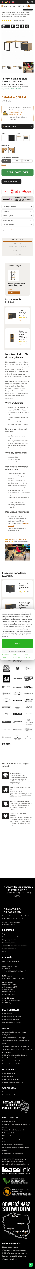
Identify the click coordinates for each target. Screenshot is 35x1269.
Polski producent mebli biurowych (13, 1064)
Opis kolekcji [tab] (17, 250)
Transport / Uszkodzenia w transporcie (15, 946)
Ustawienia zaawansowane (17, 651)
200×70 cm (27, 161)
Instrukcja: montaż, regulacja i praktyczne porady (16, 1125)
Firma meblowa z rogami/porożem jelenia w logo (17, 1140)
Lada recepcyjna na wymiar (11, 1022)
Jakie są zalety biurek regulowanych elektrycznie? (14, 1033)
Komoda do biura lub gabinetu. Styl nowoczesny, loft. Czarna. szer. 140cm (24, 605)
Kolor (3, 133)
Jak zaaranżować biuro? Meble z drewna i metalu (16, 1042)
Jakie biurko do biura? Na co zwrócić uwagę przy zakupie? (17, 1051)
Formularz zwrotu (8, 1076)
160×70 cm (6, 161)
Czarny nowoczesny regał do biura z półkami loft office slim (23, 335)
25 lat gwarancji (15, 773)
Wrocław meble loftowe (10, 1259)
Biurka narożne (25, 12)
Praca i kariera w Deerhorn (11, 1095)
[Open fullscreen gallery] (31, 60)
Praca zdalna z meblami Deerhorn (13, 1061)
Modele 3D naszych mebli (11, 1079)
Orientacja (5, 145)
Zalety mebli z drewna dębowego (13, 1038)
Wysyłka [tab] (17, 254)
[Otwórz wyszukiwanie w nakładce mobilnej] (14, 6)
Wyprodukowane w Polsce (19, 801)
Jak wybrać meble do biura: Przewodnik (15, 1046)
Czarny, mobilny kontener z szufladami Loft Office (24, 586)
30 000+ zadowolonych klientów (18, 814)
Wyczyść (3, 165)
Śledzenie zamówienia (9, 949)
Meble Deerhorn (6, 12)
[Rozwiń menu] (33, 6)
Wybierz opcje (14, 293)
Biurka (18, 12)
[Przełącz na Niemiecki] (7, 2)
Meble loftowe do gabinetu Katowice (14, 1253)
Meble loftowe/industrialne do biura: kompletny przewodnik (14, 1056)
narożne (20, 230)
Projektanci (6, 1092)
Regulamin (5, 934)
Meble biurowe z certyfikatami (12, 1145)
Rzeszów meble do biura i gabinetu (14, 1256)
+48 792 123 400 (12, 911)
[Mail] (32, 2)
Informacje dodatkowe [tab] (17, 247)
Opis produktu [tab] (17, 239)
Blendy (19, 133)
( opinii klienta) (18, 21)
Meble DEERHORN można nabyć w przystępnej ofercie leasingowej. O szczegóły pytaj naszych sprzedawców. (15, 1161)
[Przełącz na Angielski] (10, 2)
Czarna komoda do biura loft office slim (22, 313)
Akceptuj (17, 643)
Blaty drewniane (7, 1136)
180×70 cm (17, 161)
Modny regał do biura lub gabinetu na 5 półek (16, 285)
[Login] (23, 6)
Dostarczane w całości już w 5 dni (21, 788)
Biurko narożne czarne (8, 14)
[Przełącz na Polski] (3, 2)
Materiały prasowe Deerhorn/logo (13, 1082)
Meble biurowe (7, 1013)
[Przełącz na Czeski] (14, 2)
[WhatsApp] (31, 1265)
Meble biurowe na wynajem (11, 1016)
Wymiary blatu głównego (10, 157)
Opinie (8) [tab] (17, 243)
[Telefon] (27, 2)
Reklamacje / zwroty (9, 943)
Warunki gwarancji (8, 1121)
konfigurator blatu (11, 230)
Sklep (13, 12)
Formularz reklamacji (9, 1073)
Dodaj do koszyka (17, 172)
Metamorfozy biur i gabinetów (12, 1154)
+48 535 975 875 (15, 115)
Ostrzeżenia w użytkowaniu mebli (13, 1130)
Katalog (4, 952)
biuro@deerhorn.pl (15, 112)
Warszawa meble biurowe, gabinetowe (15, 1250)
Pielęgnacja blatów (8, 1133)
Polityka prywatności (9, 940)
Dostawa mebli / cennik (10, 937)
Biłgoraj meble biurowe (10, 1247)
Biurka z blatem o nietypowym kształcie (15, 1148)
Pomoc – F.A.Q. (7, 1151)
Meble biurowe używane (10, 1019)
